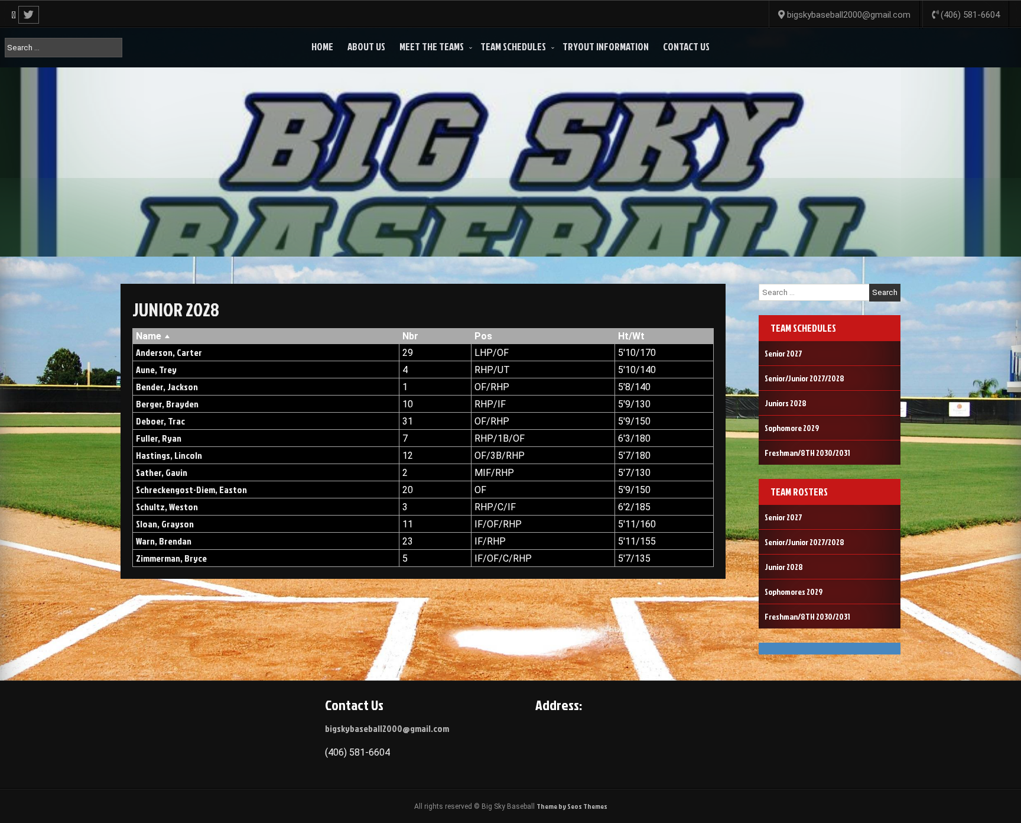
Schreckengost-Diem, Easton (191, 489)
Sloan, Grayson (165, 523)
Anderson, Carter (169, 352)
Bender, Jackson (167, 386)
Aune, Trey (156, 369)
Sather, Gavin (161, 472)
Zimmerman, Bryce (171, 558)
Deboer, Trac (160, 420)
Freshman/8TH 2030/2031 (807, 452)
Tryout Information (605, 46)
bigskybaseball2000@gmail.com (387, 728)
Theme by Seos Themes (571, 806)
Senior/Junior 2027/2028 (804, 378)
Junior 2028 (784, 566)
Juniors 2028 (786, 403)
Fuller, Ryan (158, 438)
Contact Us (686, 46)
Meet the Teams (431, 46)
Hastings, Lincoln (169, 455)
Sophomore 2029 (792, 427)
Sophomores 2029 (793, 591)
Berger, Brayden (167, 403)
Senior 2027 (783, 353)
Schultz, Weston (167, 506)
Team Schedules (513, 46)
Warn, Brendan (163, 540)
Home (322, 46)
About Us (366, 46)
